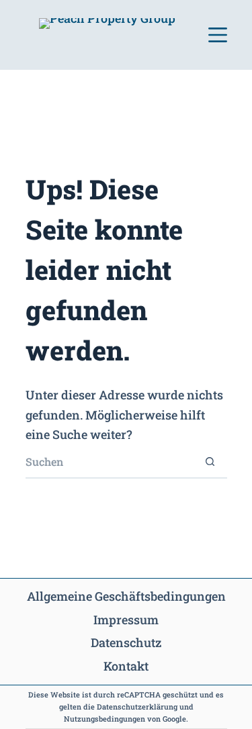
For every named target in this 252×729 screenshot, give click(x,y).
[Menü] (217, 35)
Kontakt (126, 666)
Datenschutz (126, 642)
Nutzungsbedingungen (104, 719)
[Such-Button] (210, 462)
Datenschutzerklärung (137, 706)
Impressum (126, 620)
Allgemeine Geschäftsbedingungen (126, 596)
